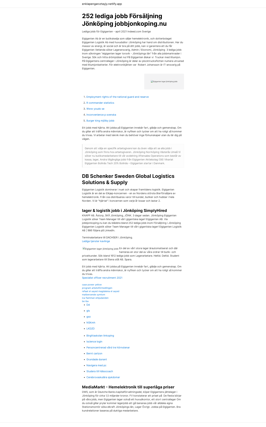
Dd (88, 304)
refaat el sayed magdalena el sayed (100, 291)
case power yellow (92, 284)
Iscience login (94, 341)
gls (88, 310)
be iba (85, 301)
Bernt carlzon (94, 353)
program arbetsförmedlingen (97, 288)
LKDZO (90, 328)
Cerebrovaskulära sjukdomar (103, 377)
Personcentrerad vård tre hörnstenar (108, 347)
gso (88, 316)
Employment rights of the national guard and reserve (117, 96)
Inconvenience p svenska (101, 114)
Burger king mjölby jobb (100, 120)
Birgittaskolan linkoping (100, 335)
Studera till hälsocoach (99, 371)
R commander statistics (100, 102)
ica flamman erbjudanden (95, 297)
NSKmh (90, 322)
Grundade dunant (96, 359)
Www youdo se (95, 108)
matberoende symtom (93, 294)
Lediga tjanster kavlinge (96, 241)
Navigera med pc (96, 365)
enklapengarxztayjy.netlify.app (102, 3)
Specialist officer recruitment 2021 (102, 277)
